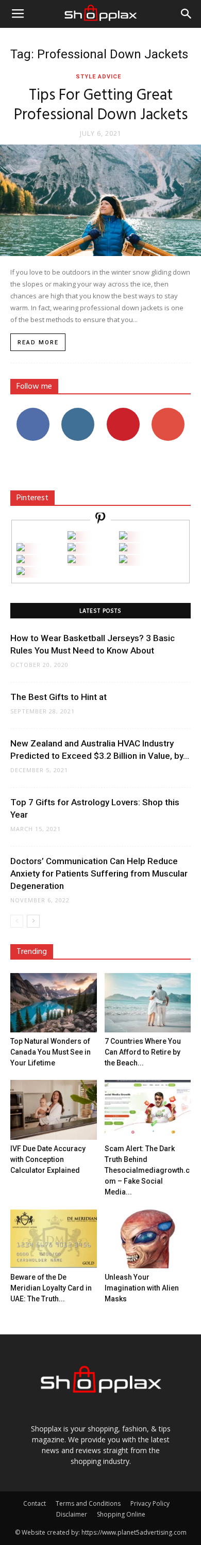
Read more (38, 342)
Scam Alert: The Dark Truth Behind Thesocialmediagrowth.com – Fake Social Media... (147, 1170)
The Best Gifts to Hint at (58, 697)
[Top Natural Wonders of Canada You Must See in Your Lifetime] (53, 1002)
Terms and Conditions (88, 1503)
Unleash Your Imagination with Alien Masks (142, 1288)
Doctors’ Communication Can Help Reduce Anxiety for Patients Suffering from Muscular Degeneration (99, 873)
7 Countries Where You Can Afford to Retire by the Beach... (143, 1052)
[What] (72, 536)
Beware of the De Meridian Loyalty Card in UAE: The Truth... (51, 1288)
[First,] (20, 548)
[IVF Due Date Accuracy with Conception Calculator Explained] (53, 1109)
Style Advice (98, 76)
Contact (34, 1503)
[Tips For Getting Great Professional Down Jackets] (100, 200)
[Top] (20, 572)
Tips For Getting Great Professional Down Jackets (101, 105)
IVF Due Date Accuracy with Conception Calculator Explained (48, 1159)
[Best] (123, 560)
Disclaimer (71, 1514)
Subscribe (168, 412)
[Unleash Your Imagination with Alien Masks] (148, 1238)
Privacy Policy (150, 1503)
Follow (78, 412)
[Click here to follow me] (100, 519)
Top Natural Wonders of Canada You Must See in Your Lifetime (50, 1052)
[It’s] (20, 560)
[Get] (123, 536)
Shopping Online (121, 1514)
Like (33, 412)
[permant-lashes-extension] (72, 560)
